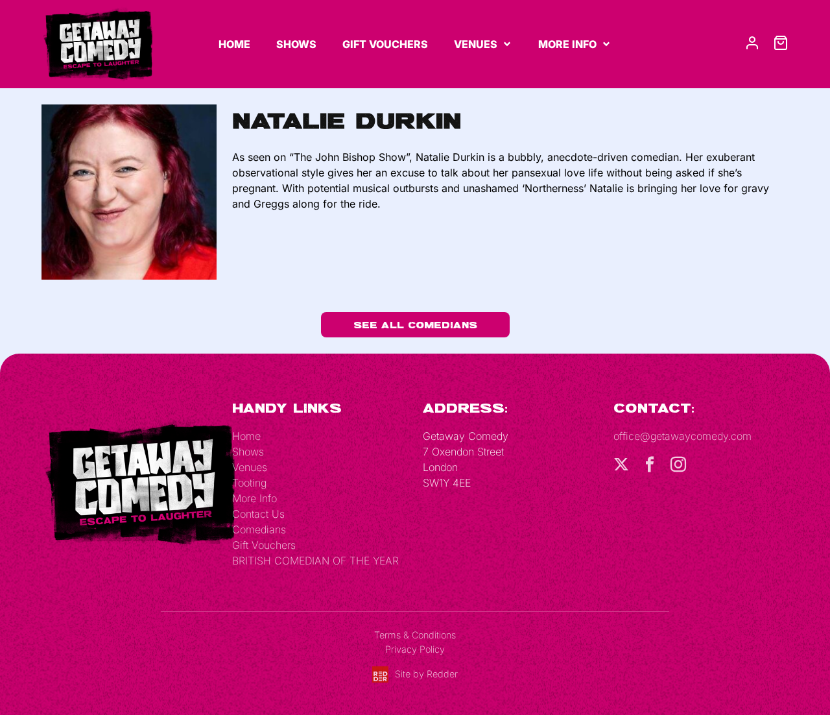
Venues (475, 44)
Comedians (259, 529)
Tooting (249, 482)
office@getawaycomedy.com (682, 436)
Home (234, 44)
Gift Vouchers (385, 44)
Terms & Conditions (415, 634)
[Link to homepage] (97, 42)
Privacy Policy (415, 649)
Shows (296, 44)
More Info (567, 44)
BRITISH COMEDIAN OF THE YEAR (315, 560)
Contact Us (258, 513)
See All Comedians (415, 325)
